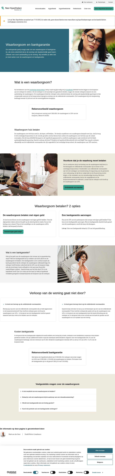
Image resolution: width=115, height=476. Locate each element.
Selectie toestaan (100, 456)
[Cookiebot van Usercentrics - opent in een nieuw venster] (11, 472)
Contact (110, 2)
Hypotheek (52, 9)
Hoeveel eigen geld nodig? (13, 231)
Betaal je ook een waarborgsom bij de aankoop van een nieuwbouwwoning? (48, 397)
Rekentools (77, 9)
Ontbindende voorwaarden (73, 187)
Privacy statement (44, 465)
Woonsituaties (40, 9)
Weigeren (100, 462)
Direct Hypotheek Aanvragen (103, 8)
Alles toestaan (100, 450)
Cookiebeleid (28, 465)
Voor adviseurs (88, 2)
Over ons (87, 9)
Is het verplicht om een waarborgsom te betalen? (38, 391)
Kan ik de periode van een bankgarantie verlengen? (39, 409)
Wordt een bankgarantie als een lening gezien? (38, 403)
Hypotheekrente (64, 9)
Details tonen (96, 472)
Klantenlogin (101, 2)
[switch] (52, 472)
